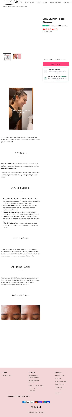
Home (5, 6)
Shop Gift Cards (7, 375)
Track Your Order (59, 375)
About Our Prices (59, 384)
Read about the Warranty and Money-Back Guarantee (36, 388)
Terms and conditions (61, 390)
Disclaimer (58, 393)
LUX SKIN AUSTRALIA (38, 412)
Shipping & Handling (61, 381)
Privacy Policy (59, 387)
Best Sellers (55, 2)
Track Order (42, 2)
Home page (29, 2)
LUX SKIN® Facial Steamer (17, 6)
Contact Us (58, 378)
